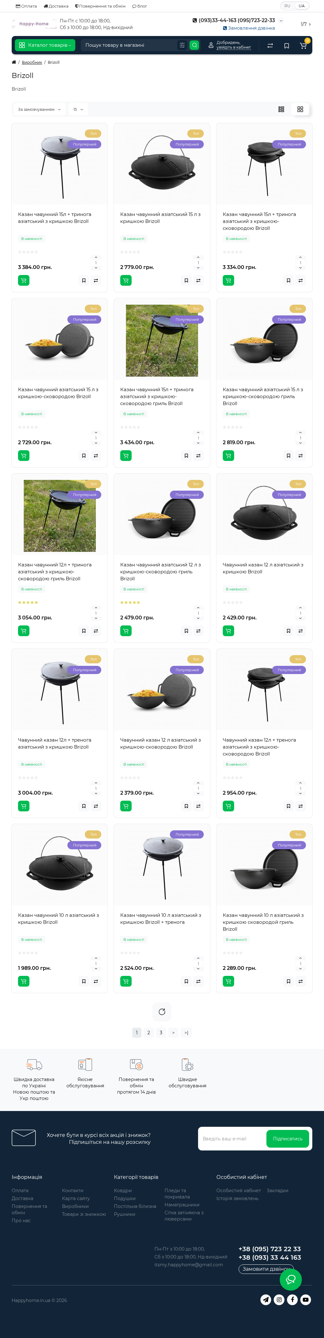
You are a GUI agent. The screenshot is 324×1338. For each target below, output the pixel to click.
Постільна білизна (135, 1206)
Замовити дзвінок (266, 1269)
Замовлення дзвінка (251, 28)
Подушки (125, 1198)
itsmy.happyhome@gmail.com (188, 1265)
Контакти (73, 1190)
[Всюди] (182, 45)
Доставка (58, 6)
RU (287, 5)
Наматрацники (182, 1205)
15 (75, 109)
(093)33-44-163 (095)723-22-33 (236, 20)
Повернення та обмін (102, 6)
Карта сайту (76, 1198)
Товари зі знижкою (84, 1214)
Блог (141, 6)
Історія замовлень (237, 1198)
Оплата (28, 6)
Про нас (21, 1220)
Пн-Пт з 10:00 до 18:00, (179, 1249)
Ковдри (123, 1190)
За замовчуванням (36, 109)
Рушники (124, 1214)
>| (186, 1033)
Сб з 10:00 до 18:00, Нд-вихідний (190, 1257)
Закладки (278, 1190)
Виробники (75, 1206)
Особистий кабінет (238, 1190)
